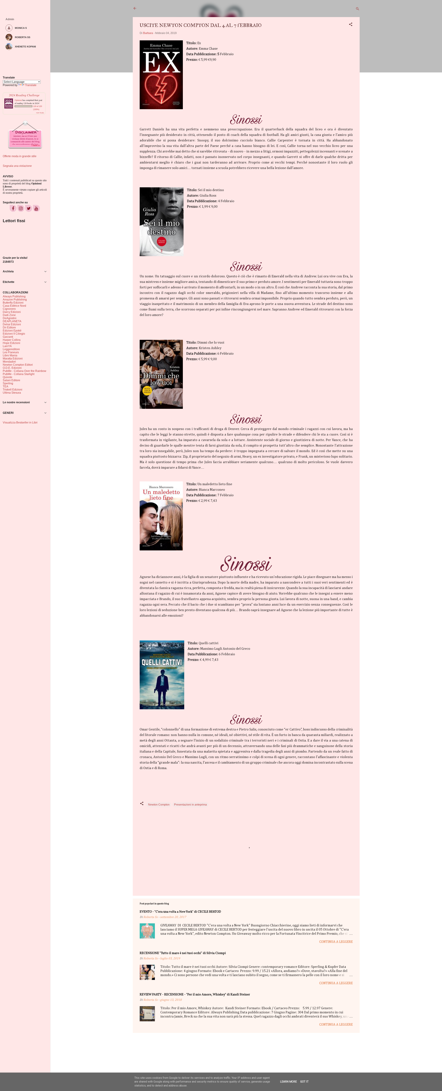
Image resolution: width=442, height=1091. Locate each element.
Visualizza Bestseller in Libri (20, 422)
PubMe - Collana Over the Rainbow (24, 370)
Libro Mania (10, 355)
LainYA (7, 346)
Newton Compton (159, 804)
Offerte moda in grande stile (19, 156)
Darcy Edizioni (12, 311)
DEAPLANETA (12, 321)
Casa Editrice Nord (14, 305)
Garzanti (8, 336)
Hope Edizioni (11, 343)
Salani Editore (11, 380)
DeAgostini (9, 318)
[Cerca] (357, 9)
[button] (351, 25)
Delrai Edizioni (12, 324)
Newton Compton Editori (18, 364)
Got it (304, 1081)
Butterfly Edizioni (13, 302)
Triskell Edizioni (12, 389)
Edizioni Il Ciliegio (14, 333)
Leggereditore (11, 349)
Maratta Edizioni (13, 358)
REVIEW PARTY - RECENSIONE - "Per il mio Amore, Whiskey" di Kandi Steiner (195, 995)
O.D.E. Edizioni (12, 367)
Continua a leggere (336, 942)
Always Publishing (14, 296)
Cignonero (9, 308)
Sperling (8, 383)
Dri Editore (9, 327)
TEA (5, 386)
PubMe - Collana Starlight (18, 374)
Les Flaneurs (11, 352)
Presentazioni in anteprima (190, 804)
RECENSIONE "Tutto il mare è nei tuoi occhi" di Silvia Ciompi (183, 953)
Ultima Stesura (12, 392)
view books (40, 112)
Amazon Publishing (15, 299)
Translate (30, 85)
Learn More (288, 1081)
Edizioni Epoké (12, 330)
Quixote (7, 377)
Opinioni (18, 100)
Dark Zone (9, 315)
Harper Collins (12, 339)
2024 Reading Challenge (24, 95)
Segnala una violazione (17, 165)
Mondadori (9, 361)
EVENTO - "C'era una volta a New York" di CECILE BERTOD (180, 912)
